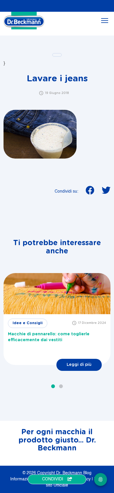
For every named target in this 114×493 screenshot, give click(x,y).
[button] (53, 386)
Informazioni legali (27, 479)
